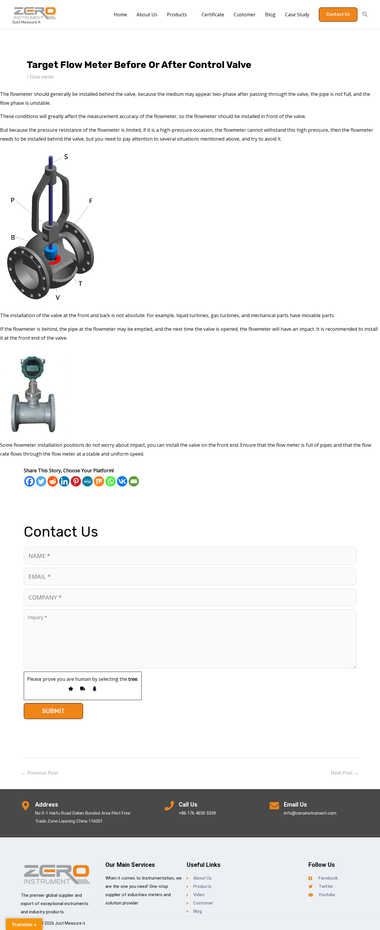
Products (177, 14)
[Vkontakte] (122, 481)
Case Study (297, 14)
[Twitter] (41, 481)
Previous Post (39, 773)
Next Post (345, 773)
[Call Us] (169, 805)
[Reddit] (53, 481)
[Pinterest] (76, 481)
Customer (245, 14)
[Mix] (99, 481)
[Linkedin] (64, 481)
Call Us (188, 804)
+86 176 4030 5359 (197, 813)
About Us (147, 14)
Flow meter (42, 77)
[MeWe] (87, 481)
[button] (338, 14)
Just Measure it (26, 22)
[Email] (134, 481)
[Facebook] (29, 481)
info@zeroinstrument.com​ (310, 813)
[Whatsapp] (110, 481)
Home (120, 14)
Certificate (213, 14)
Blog (270, 14)
